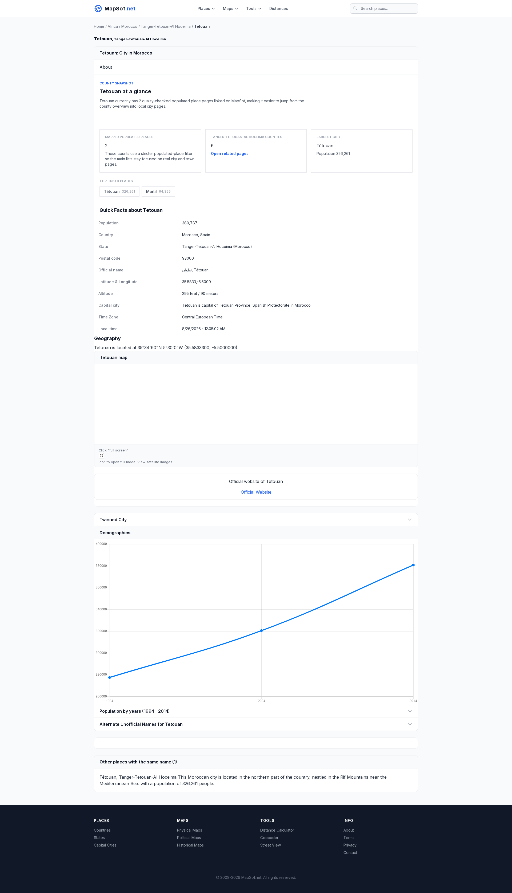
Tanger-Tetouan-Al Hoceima (166, 26)
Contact (350, 852)
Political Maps (189, 837)
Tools (251, 8)
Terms (348, 837)
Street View (270, 845)
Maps (228, 8)
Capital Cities (105, 845)
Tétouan (325, 145)
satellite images (159, 462)
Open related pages (230, 153)
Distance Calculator (277, 830)
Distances (278, 8)
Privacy (350, 845)
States (99, 837)
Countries (102, 830)
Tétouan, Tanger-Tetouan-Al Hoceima (138, 777)
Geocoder (269, 837)
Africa (113, 26)
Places (204, 8)
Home (99, 26)
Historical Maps (190, 845)
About (348, 830)
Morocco (129, 26)
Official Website (256, 492)
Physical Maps (189, 830)
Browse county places (256, 118)
